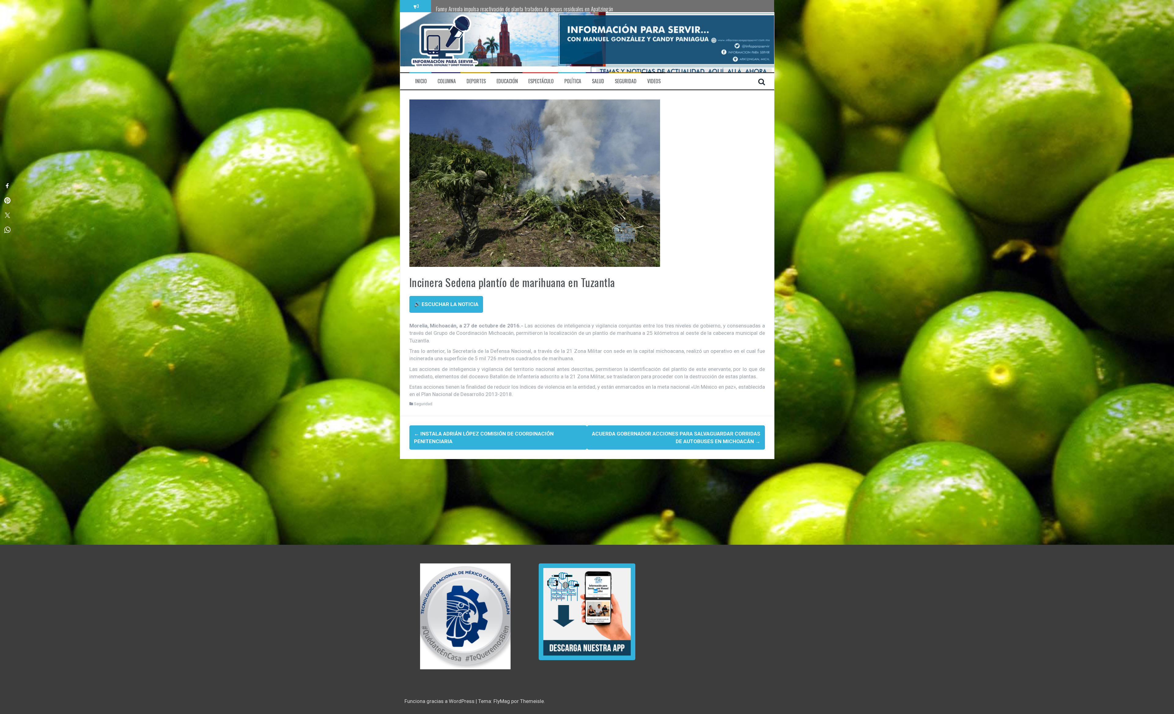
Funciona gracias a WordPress (440, 701)
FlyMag (501, 701)
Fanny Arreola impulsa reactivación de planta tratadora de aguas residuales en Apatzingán (524, 9)
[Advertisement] (583, 502)
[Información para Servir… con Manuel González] (444, 42)
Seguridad (423, 404)
